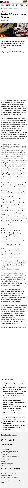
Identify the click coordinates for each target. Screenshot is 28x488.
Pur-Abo (3, 462)
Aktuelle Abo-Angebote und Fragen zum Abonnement (11, 478)
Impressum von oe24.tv (7, 465)
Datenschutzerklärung (6, 453)
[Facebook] (2, 440)
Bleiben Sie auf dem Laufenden (9, 435)
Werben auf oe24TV (6, 460)
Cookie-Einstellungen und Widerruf (10, 456)
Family (21, 5)
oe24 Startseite (5, 449)
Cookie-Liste (4, 455)
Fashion (3, 5)
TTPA (2, 482)
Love (17, 5)
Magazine (5, 8)
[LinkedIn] (14, 440)
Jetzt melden (22, 328)
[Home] (1, 8)
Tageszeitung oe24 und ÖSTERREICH (10, 469)
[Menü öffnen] (26, 5)
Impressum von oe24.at (7, 463)
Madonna (10, 8)
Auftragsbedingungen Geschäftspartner (11, 474)
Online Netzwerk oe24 (6, 444)
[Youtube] (10, 440)
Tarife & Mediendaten (6, 476)
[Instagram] (6, 440)
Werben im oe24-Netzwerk (7, 458)
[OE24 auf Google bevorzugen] (24, 52)
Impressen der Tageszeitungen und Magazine (12, 481)
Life (13, 5)
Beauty (8, 5)
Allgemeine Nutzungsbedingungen (9, 451)
